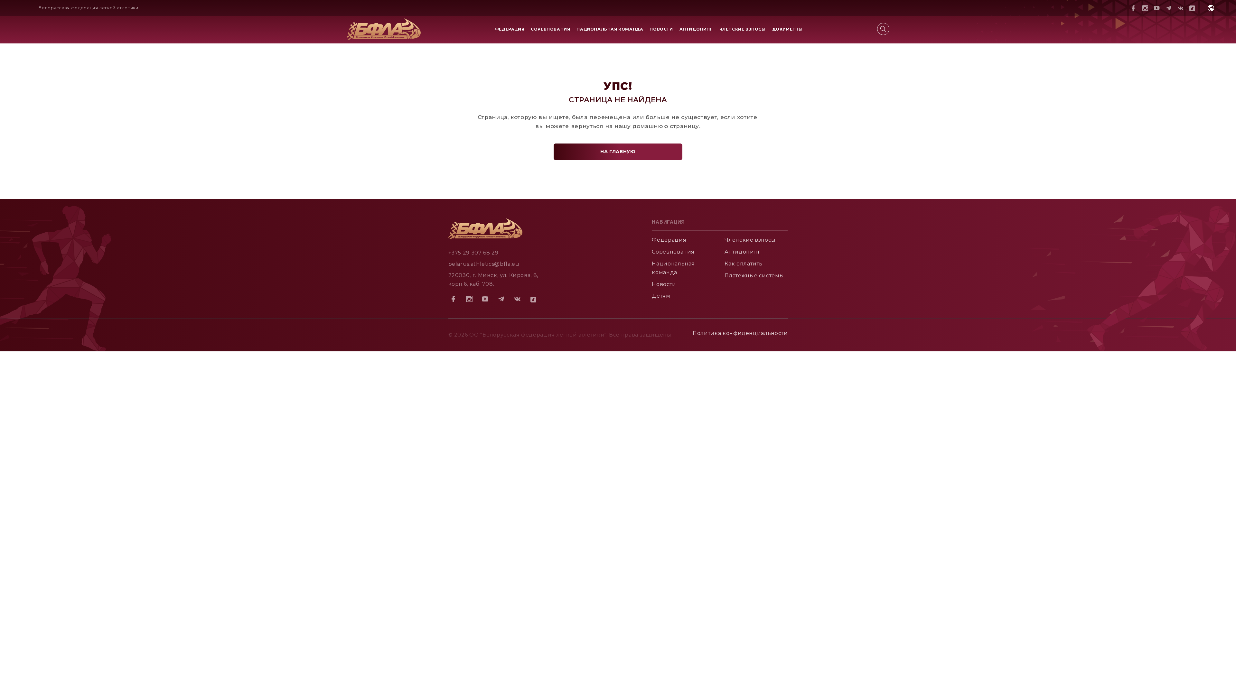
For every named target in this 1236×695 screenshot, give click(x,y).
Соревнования (550, 29)
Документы (787, 29)
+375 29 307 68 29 (473, 253)
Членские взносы (742, 29)
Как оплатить (744, 264)
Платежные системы (754, 276)
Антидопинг (696, 29)
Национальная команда (609, 29)
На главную (617, 151)
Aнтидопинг (742, 252)
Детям (661, 296)
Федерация (509, 29)
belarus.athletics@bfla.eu (484, 264)
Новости (661, 29)
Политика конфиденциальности (740, 333)
